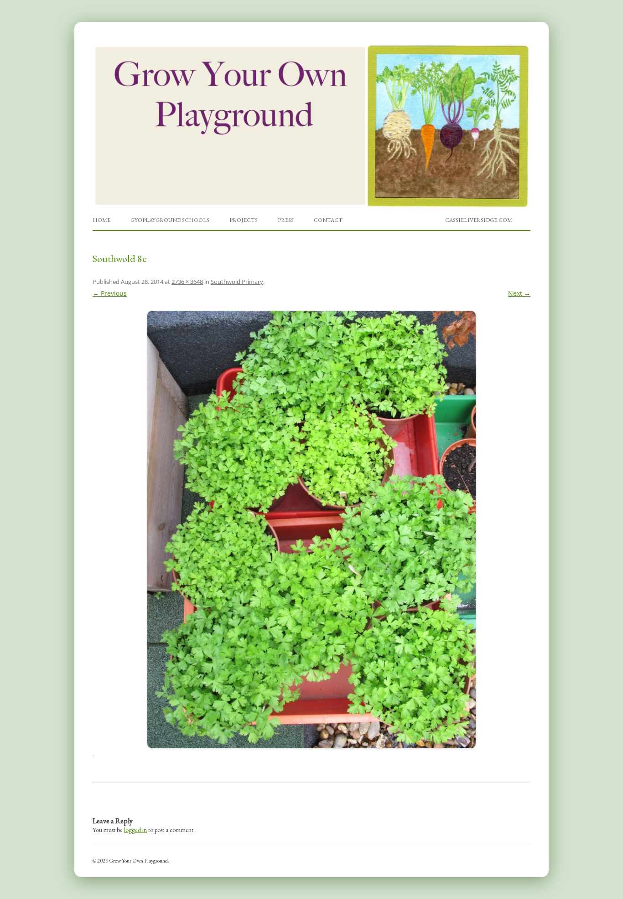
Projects (243, 220)
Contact (328, 220)
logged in (135, 830)
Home (101, 220)
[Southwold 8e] (311, 529)
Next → (519, 293)
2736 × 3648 (187, 281)
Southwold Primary (237, 281)
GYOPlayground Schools (169, 220)
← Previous (110, 293)
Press (286, 220)
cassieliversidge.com (478, 220)
